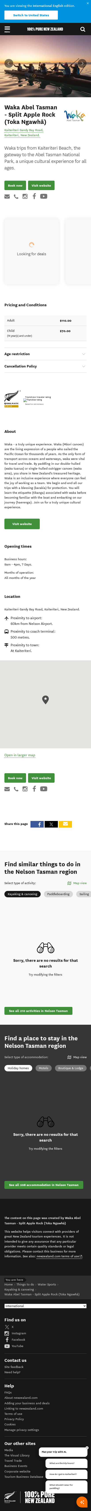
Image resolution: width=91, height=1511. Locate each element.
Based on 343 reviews (34, 404)
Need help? (12, 1372)
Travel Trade (13, 1461)
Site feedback (13, 1367)
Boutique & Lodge (70, 1068)
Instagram (18, 1333)
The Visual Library (17, 1455)
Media (8, 1450)
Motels (43, 1068)
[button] (7, 29)
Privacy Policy (14, 1419)
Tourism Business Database (23, 1477)
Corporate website (17, 1471)
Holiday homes (18, 1068)
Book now (15, 185)
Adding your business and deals (27, 1403)
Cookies (10, 1424)
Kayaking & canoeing (22, 894)
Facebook (18, 1340)
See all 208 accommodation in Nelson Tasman (44, 1185)
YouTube (17, 1346)
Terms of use (13, 1414)
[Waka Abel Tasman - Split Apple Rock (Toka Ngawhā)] (75, 115)
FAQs (8, 1392)
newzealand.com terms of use (59, 1256)
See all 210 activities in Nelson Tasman (38, 1011)
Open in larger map (19, 755)
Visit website (41, 185)
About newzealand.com (21, 1398)
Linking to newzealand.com (23, 1408)
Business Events (15, 1466)
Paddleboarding (58, 894)
